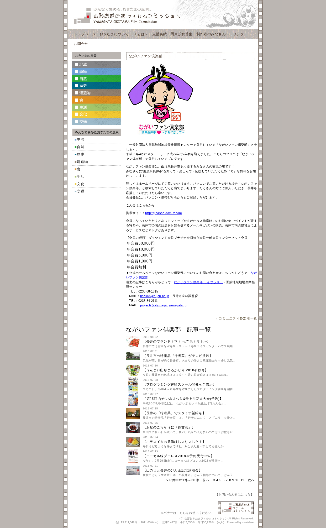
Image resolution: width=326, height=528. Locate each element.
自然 (80, 147)
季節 (80, 139)
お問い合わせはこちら (235, 494)
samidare (248, 522)
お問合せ (81, 44)
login (220, 522)
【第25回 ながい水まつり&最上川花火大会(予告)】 (183, 399)
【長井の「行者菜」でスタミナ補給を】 (174, 413)
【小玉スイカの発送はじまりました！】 (174, 442)
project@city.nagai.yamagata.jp (163, 305)
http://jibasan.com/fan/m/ (163, 213)
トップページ (85, 34)
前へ (205, 480)
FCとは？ (140, 34)
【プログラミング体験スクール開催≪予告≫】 (179, 384)
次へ (251, 480)
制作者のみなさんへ (212, 34)
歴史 (80, 154)
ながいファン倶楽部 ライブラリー (198, 282)
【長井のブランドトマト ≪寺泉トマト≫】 (176, 341)
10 (237, 480)
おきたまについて (114, 34)
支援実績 (159, 34)
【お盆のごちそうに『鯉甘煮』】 (169, 427)
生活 (80, 176)
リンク (238, 34)
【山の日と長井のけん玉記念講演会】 (172, 470)
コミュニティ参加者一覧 (238, 318)
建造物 (82, 162)
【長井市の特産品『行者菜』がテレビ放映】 (178, 356)
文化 (80, 184)
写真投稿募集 (182, 34)
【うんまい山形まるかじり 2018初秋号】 (175, 370)
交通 (80, 191)
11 (242, 480)
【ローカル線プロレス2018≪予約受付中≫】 (178, 456)
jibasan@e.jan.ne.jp (154, 296)
